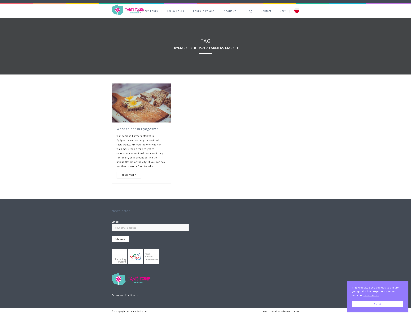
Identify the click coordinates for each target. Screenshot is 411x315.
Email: (115, 221)
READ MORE (129, 175)
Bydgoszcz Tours (146, 11)
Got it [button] (377, 304)
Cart (283, 11)
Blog (249, 11)
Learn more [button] (371, 295)
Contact (266, 11)
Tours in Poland (203, 11)
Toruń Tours (175, 11)
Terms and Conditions (125, 295)
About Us (230, 11)
